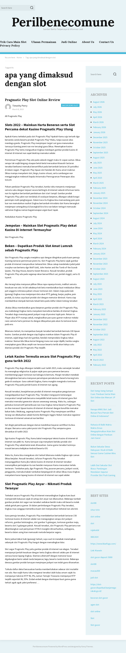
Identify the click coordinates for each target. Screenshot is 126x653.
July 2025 (97, 162)
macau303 (95, 570)
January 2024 (99, 253)
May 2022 (97, 349)
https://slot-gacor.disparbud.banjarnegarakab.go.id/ (103, 587)
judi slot (94, 577)
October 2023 (99, 268)
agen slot (95, 604)
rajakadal (95, 530)
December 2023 (100, 258)
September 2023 (100, 273)
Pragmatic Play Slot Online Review (32, 100)
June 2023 (97, 289)
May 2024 (97, 233)
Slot (92, 618)
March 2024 (98, 243)
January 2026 (99, 132)
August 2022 (98, 339)
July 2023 (97, 284)
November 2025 (100, 142)
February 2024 (99, 248)
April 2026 (97, 117)
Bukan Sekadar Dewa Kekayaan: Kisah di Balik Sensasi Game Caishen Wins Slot (103, 451)
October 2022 (99, 329)
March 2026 (98, 122)
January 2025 (99, 193)
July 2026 (97, 107)
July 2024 (97, 223)
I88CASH (94, 536)
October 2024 (99, 208)
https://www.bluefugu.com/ (103, 543)
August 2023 (98, 278)
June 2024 (97, 228)
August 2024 (98, 218)
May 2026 (97, 112)
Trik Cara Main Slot (13, 42)
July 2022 (97, 344)
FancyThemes (87, 646)
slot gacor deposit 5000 (101, 557)
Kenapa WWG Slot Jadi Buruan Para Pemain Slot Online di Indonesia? (102, 412)
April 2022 (97, 354)
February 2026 (99, 127)
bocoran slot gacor (99, 597)
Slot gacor (95, 625)
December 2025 (100, 137)
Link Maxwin (96, 550)
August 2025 (98, 157)
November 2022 (100, 324)
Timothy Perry (19, 105)
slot (92, 523)
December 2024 (100, 198)
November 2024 (100, 203)
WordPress (62, 646)
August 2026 (98, 102)
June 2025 (97, 167)
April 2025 (97, 177)
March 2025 (98, 182)
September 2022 (100, 334)
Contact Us (106, 42)
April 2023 (97, 299)
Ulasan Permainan (43, 42)
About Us (88, 42)
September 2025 (100, 152)
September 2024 (100, 213)
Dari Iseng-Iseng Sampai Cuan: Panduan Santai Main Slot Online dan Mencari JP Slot (103, 395)
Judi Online (69, 42)
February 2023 (99, 309)
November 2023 (100, 263)
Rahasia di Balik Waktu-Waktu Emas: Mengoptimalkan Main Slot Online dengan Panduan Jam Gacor (103, 431)
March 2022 (98, 359)
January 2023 (99, 314)
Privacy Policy (10, 45)
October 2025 (99, 147)
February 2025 (99, 187)
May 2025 (97, 172)
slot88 (93, 503)
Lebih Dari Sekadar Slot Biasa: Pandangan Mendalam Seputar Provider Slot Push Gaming (103, 470)
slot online (95, 516)
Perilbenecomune (63, 22)
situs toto (95, 509)
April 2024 (97, 238)
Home (19, 57)
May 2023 (97, 294)
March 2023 (98, 304)
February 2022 (99, 364)
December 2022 (100, 319)
